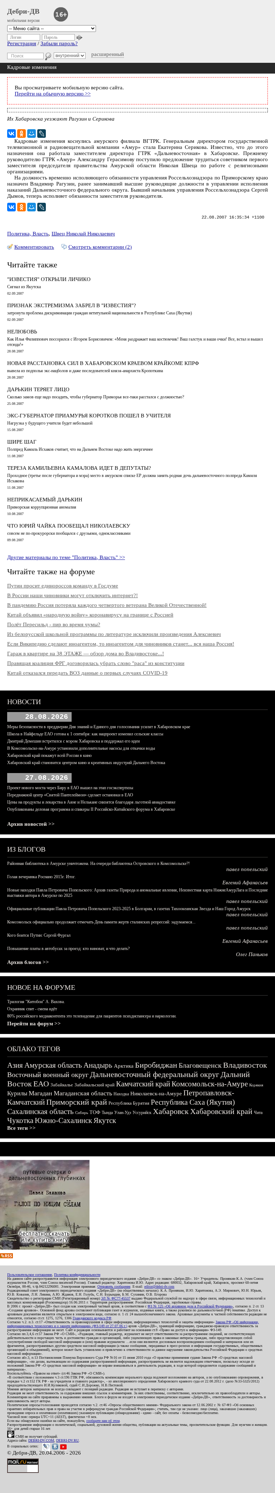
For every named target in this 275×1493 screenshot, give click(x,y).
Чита (258, 1112)
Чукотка (20, 1120)
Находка (121, 1093)
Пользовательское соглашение (29, 1275)
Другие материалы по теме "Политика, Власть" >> (66, 557)
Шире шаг (22, 442)
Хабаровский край (221, 1111)
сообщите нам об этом (103, 1421)
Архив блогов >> (28, 962)
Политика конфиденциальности (77, 1275)
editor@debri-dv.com (159, 1286)
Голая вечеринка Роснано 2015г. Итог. (41, 876)
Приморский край (76, 1101)
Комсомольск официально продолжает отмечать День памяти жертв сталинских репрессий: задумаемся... (101, 922)
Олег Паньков (252, 954)
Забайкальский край (94, 1084)
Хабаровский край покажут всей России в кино (49, 755)
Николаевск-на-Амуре (156, 1093)
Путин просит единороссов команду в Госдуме (62, 586)
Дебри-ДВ (23, 11)
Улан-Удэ (122, 1112)
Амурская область (53, 1065)
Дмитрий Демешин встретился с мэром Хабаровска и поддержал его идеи (73, 741)
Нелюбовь (22, 331)
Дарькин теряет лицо (38, 389)
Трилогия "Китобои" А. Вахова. (36, 1001)
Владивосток (245, 1065)
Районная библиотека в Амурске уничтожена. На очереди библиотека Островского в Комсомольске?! (98, 863)
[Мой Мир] (31, 133)
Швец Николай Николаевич (83, 234)
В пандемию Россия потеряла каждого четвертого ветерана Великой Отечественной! (107, 605)
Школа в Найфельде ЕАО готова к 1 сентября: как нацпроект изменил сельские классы (85, 733)
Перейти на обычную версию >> (53, 94)
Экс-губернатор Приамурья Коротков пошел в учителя (89, 415)
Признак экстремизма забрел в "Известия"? (71, 305)
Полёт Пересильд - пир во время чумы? (53, 624)
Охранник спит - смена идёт (32, 1008)
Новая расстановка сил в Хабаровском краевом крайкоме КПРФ (103, 363)
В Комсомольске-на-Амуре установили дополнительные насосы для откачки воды (81, 748)
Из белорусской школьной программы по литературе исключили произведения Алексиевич (114, 634)
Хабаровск (171, 1111)
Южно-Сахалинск (63, 1120)
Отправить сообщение (113, 1286)
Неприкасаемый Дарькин (44, 499)
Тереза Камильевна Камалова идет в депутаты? (79, 468)
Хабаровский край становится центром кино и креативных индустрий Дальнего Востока (86, 762)
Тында (107, 1112)
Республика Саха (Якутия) (193, 1102)
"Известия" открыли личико (49, 279)
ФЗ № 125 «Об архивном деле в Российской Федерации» (190, 1306)
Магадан (40, 1093)
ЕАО (41, 1083)
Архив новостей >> (31, 824)
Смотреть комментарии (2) (100, 247)
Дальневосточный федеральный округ (154, 1074)
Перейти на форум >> (34, 1023)
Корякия (256, 1085)
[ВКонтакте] (11, 133)
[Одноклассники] (21, 133)
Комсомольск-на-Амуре (210, 1084)
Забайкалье (61, 1084)
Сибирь (81, 1112)
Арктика (124, 1066)
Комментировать (34, 247)
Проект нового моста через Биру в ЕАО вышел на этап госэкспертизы (70, 787)
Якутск (104, 1120)
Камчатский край (143, 1084)
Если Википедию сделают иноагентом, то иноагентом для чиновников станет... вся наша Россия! (120, 644)
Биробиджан (156, 1065)
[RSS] (6, 1256)
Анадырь (97, 1065)
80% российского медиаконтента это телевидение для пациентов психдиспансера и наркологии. (92, 1016)
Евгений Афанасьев (245, 882)
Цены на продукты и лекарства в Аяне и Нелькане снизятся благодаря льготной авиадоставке (91, 802)
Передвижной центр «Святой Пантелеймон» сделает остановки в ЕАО (70, 794)
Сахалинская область (40, 1111)
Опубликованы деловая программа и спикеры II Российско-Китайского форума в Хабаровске (91, 809)
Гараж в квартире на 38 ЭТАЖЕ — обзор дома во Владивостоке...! (85, 653)
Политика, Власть (28, 234)
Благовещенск (200, 1065)
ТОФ (95, 1112)
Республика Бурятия (128, 1103)
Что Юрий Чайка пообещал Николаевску (68, 526)
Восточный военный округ (47, 1074)
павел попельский (247, 869)
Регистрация (21, 43)
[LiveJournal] (41, 133)
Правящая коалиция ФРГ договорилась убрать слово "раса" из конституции (95, 663)
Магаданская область (83, 1093)
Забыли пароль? (59, 43)
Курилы (17, 1093)
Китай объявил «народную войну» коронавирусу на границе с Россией (90, 615)
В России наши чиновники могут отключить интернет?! (72, 595)
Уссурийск (141, 1112)
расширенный (107, 54)
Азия (15, 1065)
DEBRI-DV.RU (67, 1440)
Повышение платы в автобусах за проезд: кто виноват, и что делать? (68, 948)
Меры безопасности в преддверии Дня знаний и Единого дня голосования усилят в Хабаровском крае (98, 726)
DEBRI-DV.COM (41, 1440)
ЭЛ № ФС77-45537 (115, 1298)
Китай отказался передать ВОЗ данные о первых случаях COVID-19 (87, 673)
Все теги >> (21, 1128)
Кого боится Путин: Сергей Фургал (39, 935)
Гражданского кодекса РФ (92, 1318)
